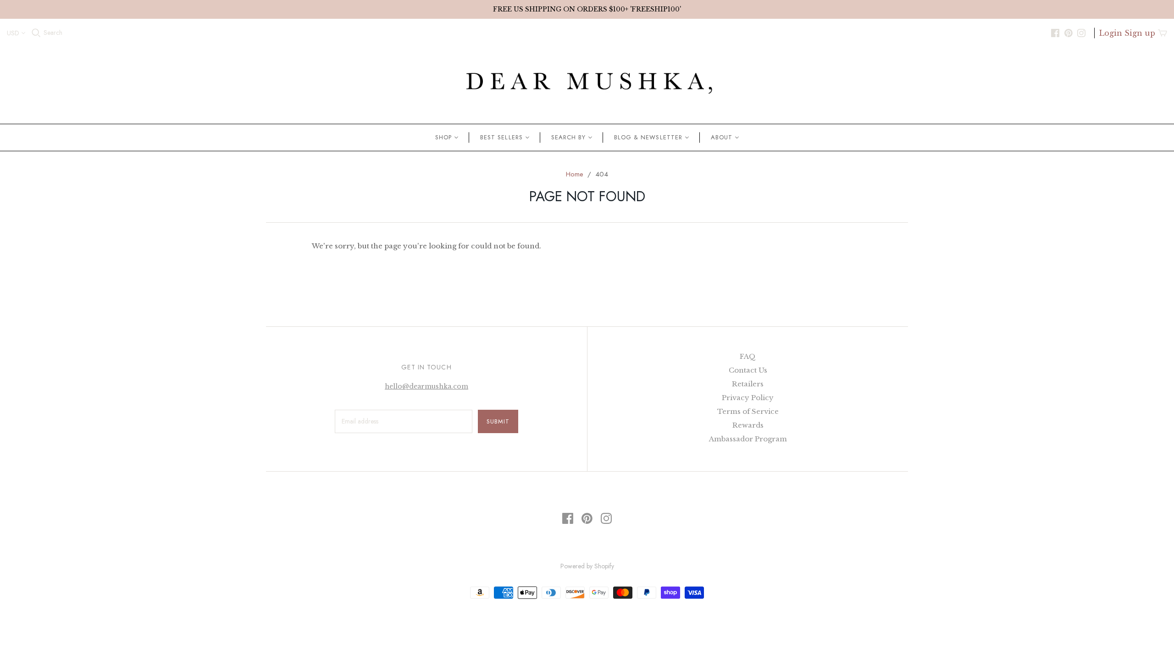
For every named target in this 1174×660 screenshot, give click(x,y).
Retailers (748, 384)
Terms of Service (748, 411)
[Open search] (36, 33)
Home (574, 174)
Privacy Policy (748, 397)
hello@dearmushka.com (426, 386)
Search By (568, 137)
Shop (443, 137)
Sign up (1139, 33)
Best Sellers (501, 137)
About (721, 137)
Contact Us (748, 370)
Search (53, 32)
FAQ (748, 356)
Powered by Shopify (587, 566)
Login (1110, 33)
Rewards (748, 425)
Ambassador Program (748, 438)
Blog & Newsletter (648, 137)
